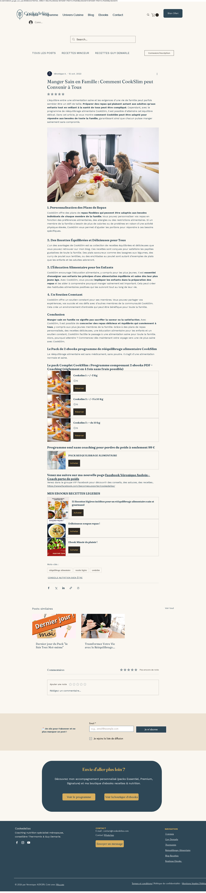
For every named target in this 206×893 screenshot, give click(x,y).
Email (92, 723)
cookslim (96, 570)
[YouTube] (28, 842)
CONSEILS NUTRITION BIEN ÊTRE (65, 577)
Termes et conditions (142, 883)
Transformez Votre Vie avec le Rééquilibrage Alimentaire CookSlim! (100, 645)
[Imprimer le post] (78, 588)
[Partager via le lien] (70, 588)
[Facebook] (17, 842)
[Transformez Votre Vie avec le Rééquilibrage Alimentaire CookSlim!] (103, 626)
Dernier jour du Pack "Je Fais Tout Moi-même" (52, 645)
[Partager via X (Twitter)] (56, 588)
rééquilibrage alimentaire (59, 570)
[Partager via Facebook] (48, 588)
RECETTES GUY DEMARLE (112, 53)
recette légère (81, 570)
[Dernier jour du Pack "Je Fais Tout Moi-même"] (54, 626)
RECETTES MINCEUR (75, 53)
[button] (73, 15)
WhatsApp (109, 835)
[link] (155, 15)
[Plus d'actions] (157, 74)
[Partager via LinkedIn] (63, 588)
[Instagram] (23, 842)
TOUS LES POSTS (44, 53)
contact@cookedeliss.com (116, 831)
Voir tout (169, 608)
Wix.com (60, 884)
